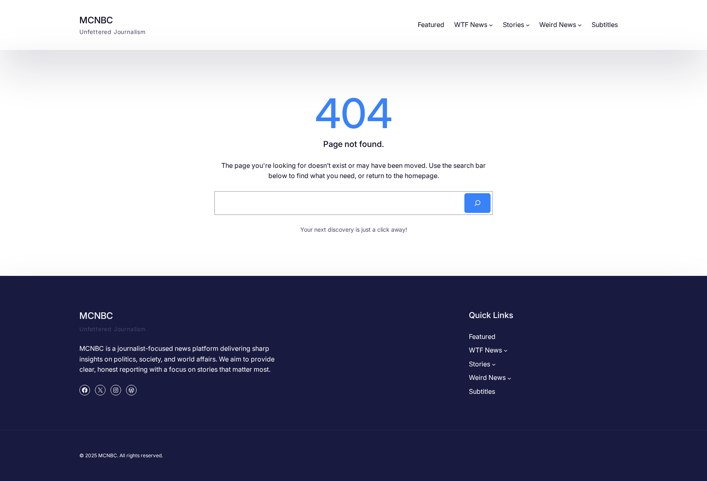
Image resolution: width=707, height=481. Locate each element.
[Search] (477, 203)
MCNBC (96, 20)
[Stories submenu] (528, 25)
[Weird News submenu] (580, 25)
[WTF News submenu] (491, 25)
